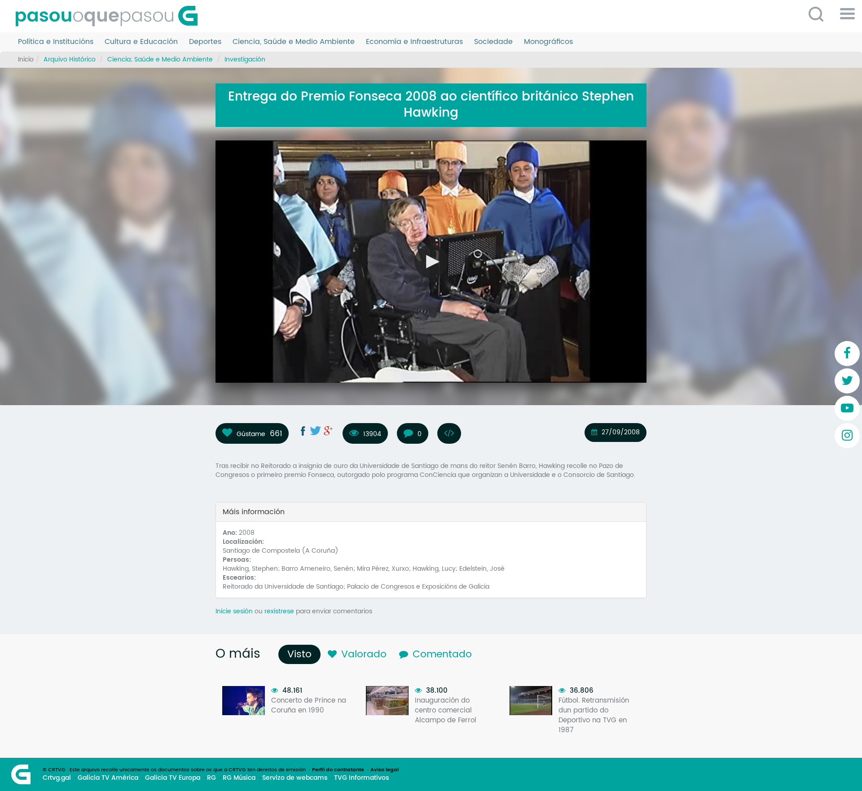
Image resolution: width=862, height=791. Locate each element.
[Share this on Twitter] (315, 430)
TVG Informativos (361, 778)
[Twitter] (847, 380)
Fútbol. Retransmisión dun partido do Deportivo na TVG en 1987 (594, 715)
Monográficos (548, 42)
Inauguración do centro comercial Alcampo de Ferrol (445, 710)
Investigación (244, 59)
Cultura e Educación (141, 42)
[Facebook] (847, 353)
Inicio (26, 59)
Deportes (205, 42)
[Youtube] (847, 408)
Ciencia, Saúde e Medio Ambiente (294, 42)
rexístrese (279, 611)
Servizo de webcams (294, 778)
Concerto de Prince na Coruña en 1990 (308, 705)
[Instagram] (847, 435)
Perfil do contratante (338, 770)
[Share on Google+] (328, 430)
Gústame (251, 434)
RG (211, 778)
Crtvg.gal (57, 778)
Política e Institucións (55, 42)
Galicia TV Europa (172, 778)
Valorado (364, 654)
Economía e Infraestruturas (414, 42)
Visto (301, 654)
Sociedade (493, 42)
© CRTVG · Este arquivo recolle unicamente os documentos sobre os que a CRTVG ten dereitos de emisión (174, 770)
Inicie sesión (234, 611)
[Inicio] (110, 16)
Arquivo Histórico (70, 59)
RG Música (239, 778)
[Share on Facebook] (303, 430)
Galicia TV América (108, 778)
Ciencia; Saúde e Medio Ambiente (160, 59)
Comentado (442, 654)
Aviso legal (384, 770)
